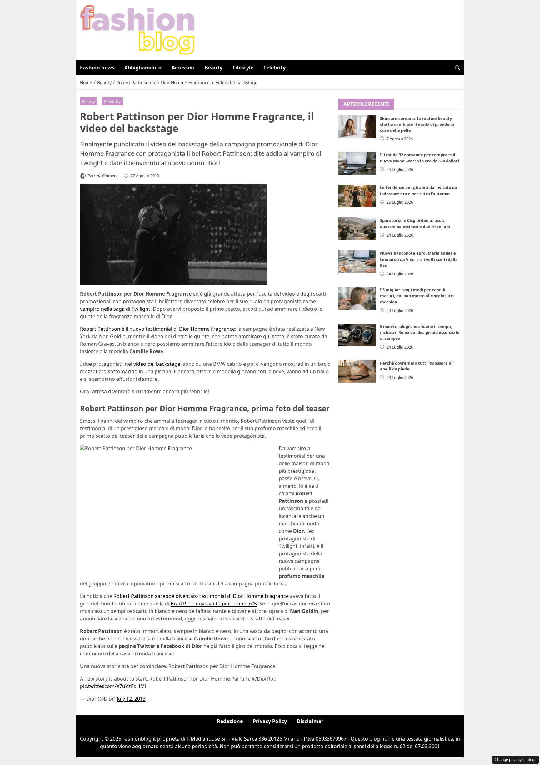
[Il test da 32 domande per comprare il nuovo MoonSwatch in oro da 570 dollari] (357, 163)
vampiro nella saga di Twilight (115, 308)
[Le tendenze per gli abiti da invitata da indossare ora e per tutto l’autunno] (357, 196)
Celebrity (274, 67)
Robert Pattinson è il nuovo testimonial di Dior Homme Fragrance (157, 328)
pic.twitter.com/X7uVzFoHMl (113, 686)
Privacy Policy (270, 721)
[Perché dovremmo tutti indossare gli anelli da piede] (357, 371)
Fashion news (97, 67)
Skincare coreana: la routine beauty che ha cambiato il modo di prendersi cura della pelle (417, 124)
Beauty (213, 67)
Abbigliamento (143, 67)
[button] (457, 67)
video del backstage (156, 363)
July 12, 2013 (131, 698)
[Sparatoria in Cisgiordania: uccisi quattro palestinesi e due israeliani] (357, 228)
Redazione (230, 721)
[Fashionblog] (137, 29)
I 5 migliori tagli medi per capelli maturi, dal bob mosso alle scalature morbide (416, 295)
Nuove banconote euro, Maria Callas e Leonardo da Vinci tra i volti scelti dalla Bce (419, 259)
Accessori (183, 67)
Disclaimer (310, 721)
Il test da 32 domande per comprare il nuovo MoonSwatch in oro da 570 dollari (419, 157)
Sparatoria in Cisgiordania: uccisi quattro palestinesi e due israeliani (415, 223)
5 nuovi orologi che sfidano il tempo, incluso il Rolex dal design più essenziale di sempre (419, 332)
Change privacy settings (515, 759)
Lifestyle (242, 67)
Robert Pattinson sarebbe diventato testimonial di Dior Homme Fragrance (201, 596)
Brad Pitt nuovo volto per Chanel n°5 (214, 603)
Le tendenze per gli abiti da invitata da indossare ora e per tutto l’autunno (418, 190)
